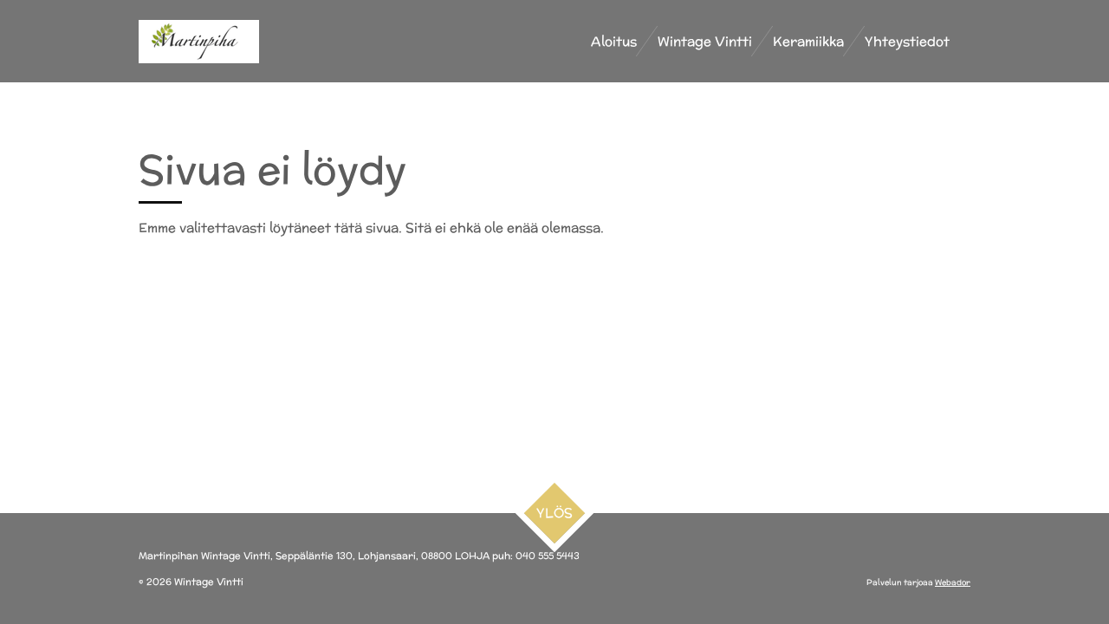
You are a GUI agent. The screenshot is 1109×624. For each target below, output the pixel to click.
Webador (952, 582)
